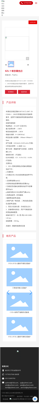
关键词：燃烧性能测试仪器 (15, 226)
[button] (8, 292)
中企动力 (27, 396)
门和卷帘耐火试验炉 (19, 288)
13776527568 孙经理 (12, 374)
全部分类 (33, 22)
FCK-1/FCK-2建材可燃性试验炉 (19, 337)
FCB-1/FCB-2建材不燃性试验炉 (19, 263)
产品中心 (15, 75)
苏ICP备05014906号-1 (8, 396)
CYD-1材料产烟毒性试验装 (19, 312)
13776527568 (27, 3)
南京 (31, 396)
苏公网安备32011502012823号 (26, 399)
